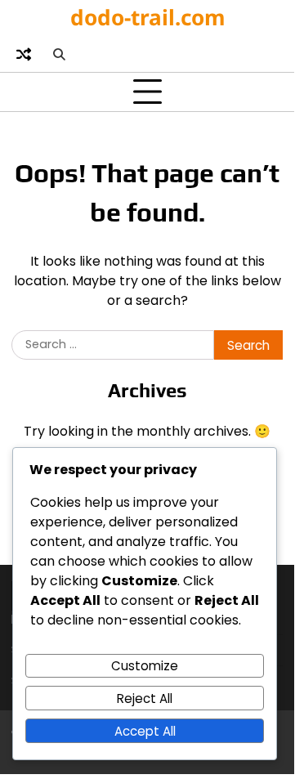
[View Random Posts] (23, 54)
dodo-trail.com (147, 17)
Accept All (145, 731)
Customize (144, 665)
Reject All (144, 698)
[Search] (59, 54)
